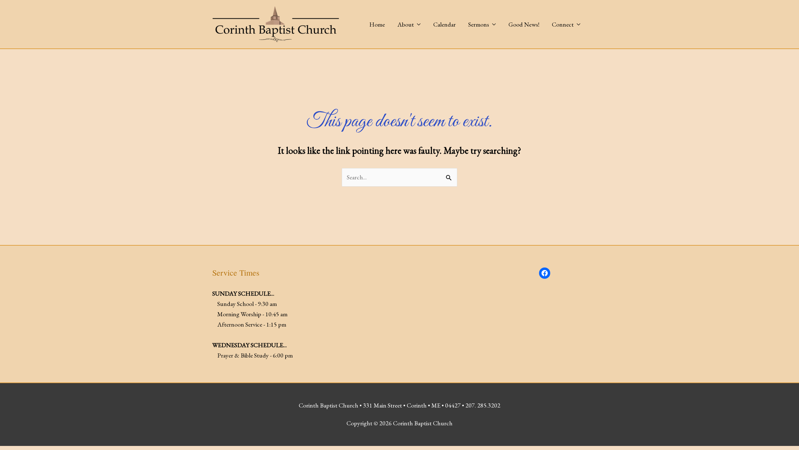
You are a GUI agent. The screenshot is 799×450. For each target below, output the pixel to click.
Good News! (523, 24)
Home (377, 24)
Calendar (444, 24)
